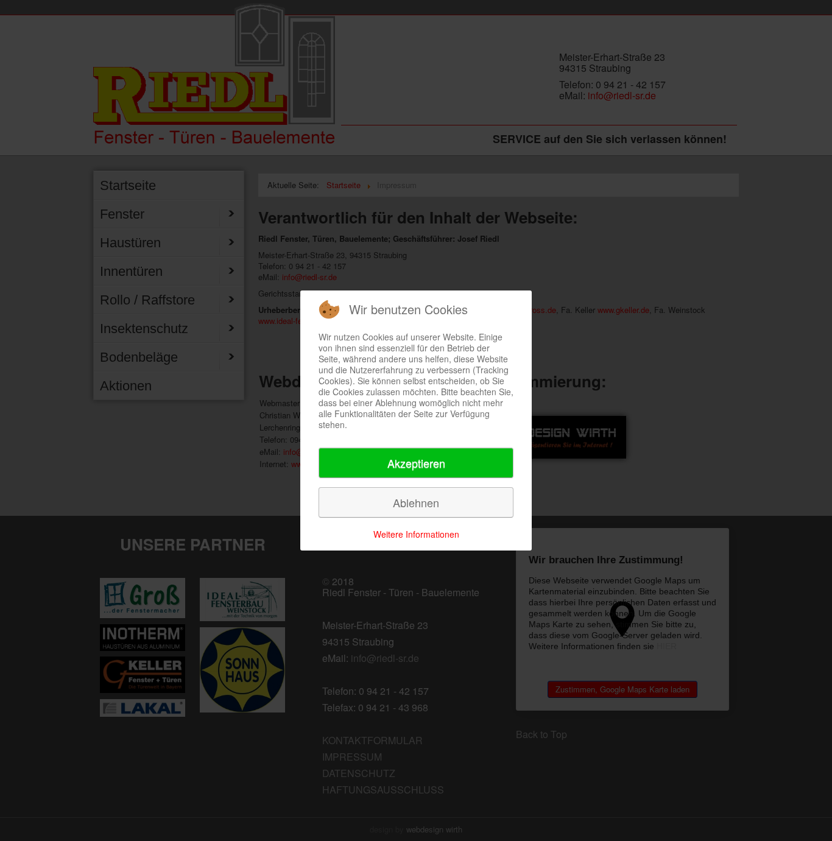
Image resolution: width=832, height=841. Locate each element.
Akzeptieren (416, 463)
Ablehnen (416, 502)
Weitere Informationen (416, 534)
